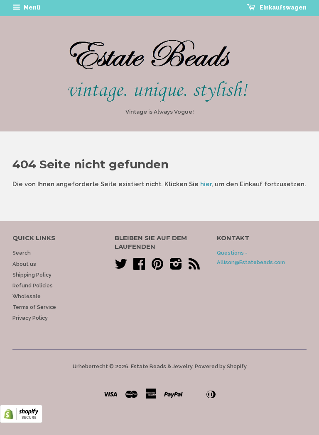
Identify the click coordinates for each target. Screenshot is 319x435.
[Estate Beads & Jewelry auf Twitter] (121, 267)
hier (205, 184)
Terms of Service (34, 307)
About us (24, 264)
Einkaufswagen (282, 7)
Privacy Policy (30, 318)
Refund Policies (32, 285)
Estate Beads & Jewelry (161, 366)
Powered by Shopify (221, 366)
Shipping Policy (32, 275)
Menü (31, 7)
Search (21, 253)
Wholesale (26, 296)
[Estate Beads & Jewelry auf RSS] (194, 267)
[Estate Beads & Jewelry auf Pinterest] (157, 267)
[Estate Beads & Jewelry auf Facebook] (139, 267)
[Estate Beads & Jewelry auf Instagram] (175, 267)
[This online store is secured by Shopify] (21, 421)
